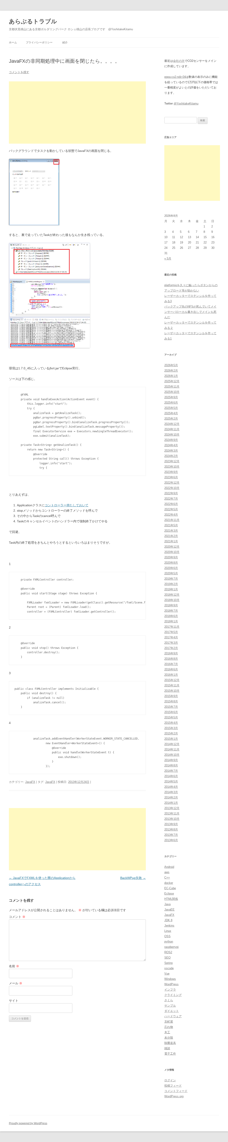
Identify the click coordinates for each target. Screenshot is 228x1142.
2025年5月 (171, 408)
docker (168, 883)
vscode (169, 968)
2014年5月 (171, 781)
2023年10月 (171, 466)
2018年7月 (171, 610)
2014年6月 (171, 776)
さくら (168, 1000)
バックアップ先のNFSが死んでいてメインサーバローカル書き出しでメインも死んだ (190, 312)
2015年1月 (171, 738)
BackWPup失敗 (133, 878)
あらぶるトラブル (33, 21)
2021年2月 (171, 536)
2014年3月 (171, 792)
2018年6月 (171, 616)
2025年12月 (171, 381)
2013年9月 (171, 824)
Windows (170, 979)
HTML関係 (171, 899)
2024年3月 (171, 450)
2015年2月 (171, 733)
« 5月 (167, 258)
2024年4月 (171, 445)
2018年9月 (171, 605)
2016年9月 (171, 653)
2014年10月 (171, 754)
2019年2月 (171, 584)
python (168, 941)
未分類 (168, 1037)
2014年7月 (171, 770)
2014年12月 (171, 744)
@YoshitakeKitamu (186, 103)
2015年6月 (171, 712)
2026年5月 (171, 365)
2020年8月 (171, 562)
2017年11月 (171, 626)
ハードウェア (173, 1016)
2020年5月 (171, 573)
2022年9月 (171, 493)
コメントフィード (175, 1091)
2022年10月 (171, 488)
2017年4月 (171, 637)
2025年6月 (171, 402)
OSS (167, 936)
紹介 (65, 42)
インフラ (170, 989)
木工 (167, 1032)
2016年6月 (171, 669)
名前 (14, 966)
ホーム (13, 42)
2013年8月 (171, 829)
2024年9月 (171, 440)
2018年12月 (171, 594)
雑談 (167, 1048)
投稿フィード (173, 1085)
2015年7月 (171, 706)
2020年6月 (171, 568)
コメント (17, 917)
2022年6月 (171, 504)
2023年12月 (171, 461)
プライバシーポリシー (39, 42)
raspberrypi (171, 947)
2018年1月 (171, 621)
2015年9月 (171, 696)
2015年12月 (171, 680)
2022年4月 (171, 514)
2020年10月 (171, 552)
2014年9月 (171, 760)
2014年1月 (171, 802)
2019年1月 (171, 589)
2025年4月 (171, 413)
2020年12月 (171, 546)
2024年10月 (171, 434)
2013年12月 (171, 808)
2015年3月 (171, 728)
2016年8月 (171, 658)
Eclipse (169, 893)
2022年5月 (171, 509)
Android (169, 867)
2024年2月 (171, 456)
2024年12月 (171, 424)
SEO (167, 957)
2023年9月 (171, 472)
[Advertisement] (77, 112)
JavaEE (169, 909)
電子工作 (170, 1053)
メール (15, 983)
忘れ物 (168, 1027)
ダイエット (171, 1011)
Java (167, 904)
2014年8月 (171, 765)
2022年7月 (171, 498)
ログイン (170, 1080)
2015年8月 (171, 701)
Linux (167, 931)
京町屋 (168, 1021)
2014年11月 (171, 749)
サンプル (170, 1005)
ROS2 (168, 952)
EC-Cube (170, 888)
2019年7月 (171, 578)
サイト (13, 1000)
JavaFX (30, 782)
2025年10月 (171, 392)
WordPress (171, 984)
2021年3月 (171, 530)
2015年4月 (171, 722)
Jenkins (169, 925)
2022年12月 (171, 482)
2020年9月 (171, 557)
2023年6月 (171, 477)
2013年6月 (171, 840)
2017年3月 (171, 642)
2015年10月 (171, 690)
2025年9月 (171, 397)
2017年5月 (171, 632)
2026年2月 (171, 370)
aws (166, 872)
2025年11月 (171, 386)
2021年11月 (171, 520)
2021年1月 (171, 541)
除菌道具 (170, 1043)
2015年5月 (171, 717)
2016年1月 (171, 674)
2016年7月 (171, 664)
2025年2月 (171, 418)
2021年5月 (171, 525)
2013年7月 (171, 834)
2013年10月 (171, 818)
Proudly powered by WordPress (28, 1123)
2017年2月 (171, 648)
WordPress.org (173, 1096)
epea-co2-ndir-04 (175, 76)
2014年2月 (171, 797)
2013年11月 (171, 813)
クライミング (173, 995)
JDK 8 (168, 920)
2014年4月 (171, 786)
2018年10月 (171, 600)
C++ (167, 877)
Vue (166, 973)
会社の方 (179, 60)
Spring (168, 963)
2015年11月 (171, 685)
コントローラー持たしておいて (66, 505)
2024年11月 (171, 429)
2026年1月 (171, 376)
